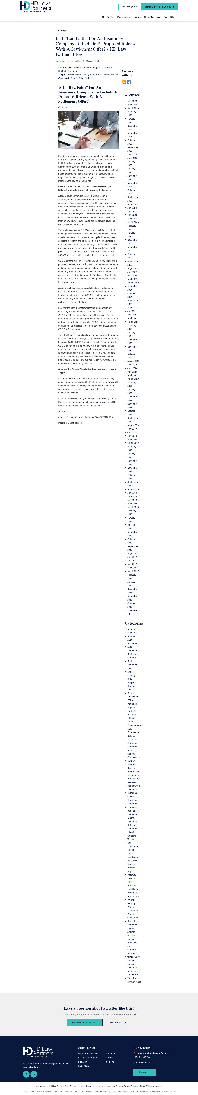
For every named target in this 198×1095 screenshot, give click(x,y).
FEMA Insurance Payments (132, 704)
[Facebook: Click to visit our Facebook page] (26, 1074)
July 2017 (132, 556)
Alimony (131, 629)
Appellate (132, 632)
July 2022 (132, 271)
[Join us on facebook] (129, 85)
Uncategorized (75, 422)
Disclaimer (90, 1086)
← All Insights (61, 30)
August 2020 (133, 360)
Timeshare (132, 974)
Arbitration (132, 636)
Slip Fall (131, 935)
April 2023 (132, 218)
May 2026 (132, 100)
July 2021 (132, 311)
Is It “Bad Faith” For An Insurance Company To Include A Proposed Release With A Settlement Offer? (87, 94)
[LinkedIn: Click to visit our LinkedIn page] (33, 1074)
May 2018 (132, 499)
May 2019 (132, 435)
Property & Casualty (87, 1053)
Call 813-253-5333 (117, 1022)
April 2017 (132, 567)
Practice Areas (123, 17)
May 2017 (132, 564)
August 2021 (133, 307)
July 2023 (132, 207)
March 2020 (133, 378)
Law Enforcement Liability (133, 846)
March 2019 (133, 442)
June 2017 (132, 560)
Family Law (132, 696)
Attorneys (109, 1061)
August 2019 (133, 425)
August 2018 (133, 489)
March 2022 (133, 282)
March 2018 (133, 506)
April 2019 (132, 439)
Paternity (131, 874)
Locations (137, 17)
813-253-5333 (159, 6)
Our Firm (111, 17)
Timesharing (133, 978)
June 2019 (132, 432)
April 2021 (132, 318)
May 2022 (132, 275)
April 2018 (132, 503)
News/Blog (149, 17)
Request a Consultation (84, 1022)
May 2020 (132, 371)
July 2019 (132, 428)
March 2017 (133, 571)
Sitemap (73, 1086)
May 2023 (132, 214)
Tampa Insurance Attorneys (132, 967)
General (131, 753)
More (159, 17)
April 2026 (132, 104)
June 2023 (132, 211)
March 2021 (133, 321)
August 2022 (133, 268)
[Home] (102, 17)
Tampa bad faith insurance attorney (88, 401)
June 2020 (132, 368)
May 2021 (132, 314)
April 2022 (132, 278)
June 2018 (132, 496)
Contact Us (169, 17)
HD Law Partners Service (131, 764)
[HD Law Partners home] (35, 6)
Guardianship (133, 757)
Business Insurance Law (132, 665)
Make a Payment (129, 6)
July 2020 (132, 364)
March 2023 (133, 222)
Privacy (81, 1086)
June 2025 (132, 157)
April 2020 (132, 375)
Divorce (131, 693)
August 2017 (133, 553)
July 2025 (132, 154)
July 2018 (132, 492)
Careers (108, 1057)
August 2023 (133, 204)
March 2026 (133, 108)
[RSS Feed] (124, 85)
